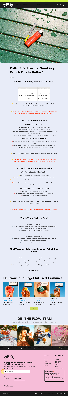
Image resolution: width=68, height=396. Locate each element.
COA (56, 366)
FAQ (56, 364)
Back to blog (35, 270)
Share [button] (12, 77)
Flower (46, 360)
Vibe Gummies (8, 302)
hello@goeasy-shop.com (19, 380)
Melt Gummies (39, 302)
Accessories (47, 363)
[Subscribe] (28, 371)
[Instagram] (4, 376)
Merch (46, 365)
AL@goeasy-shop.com (8, 386)
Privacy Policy (59, 368)
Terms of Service (57, 358)
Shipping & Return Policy (39, 393)
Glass (46, 361)
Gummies (47, 358)
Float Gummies (24, 302)
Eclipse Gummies (56, 302)
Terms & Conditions (60, 393)
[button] (57, 4)
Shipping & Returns (58, 362)
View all (34, 308)
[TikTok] (8, 376)
